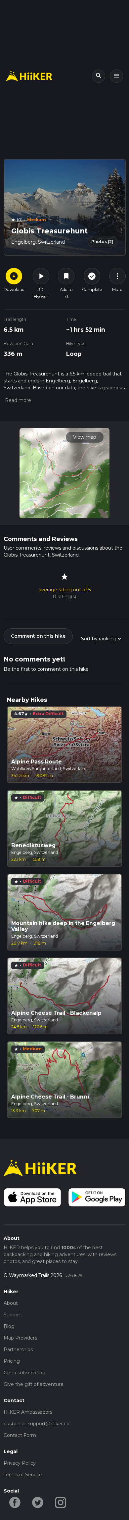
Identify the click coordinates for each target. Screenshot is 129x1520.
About (11, 1303)
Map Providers (20, 1338)
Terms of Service (23, 1475)
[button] (17, 400)
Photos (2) (102, 241)
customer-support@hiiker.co (36, 1424)
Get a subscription (24, 1373)
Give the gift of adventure (34, 1384)
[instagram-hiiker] (60, 1502)
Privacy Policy (20, 1463)
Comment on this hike (38, 636)
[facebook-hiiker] (15, 1502)
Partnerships (18, 1349)
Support (13, 1315)
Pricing (12, 1361)
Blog (9, 1326)
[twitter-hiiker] (37, 1502)
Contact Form (20, 1435)
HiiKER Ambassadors (28, 1412)
